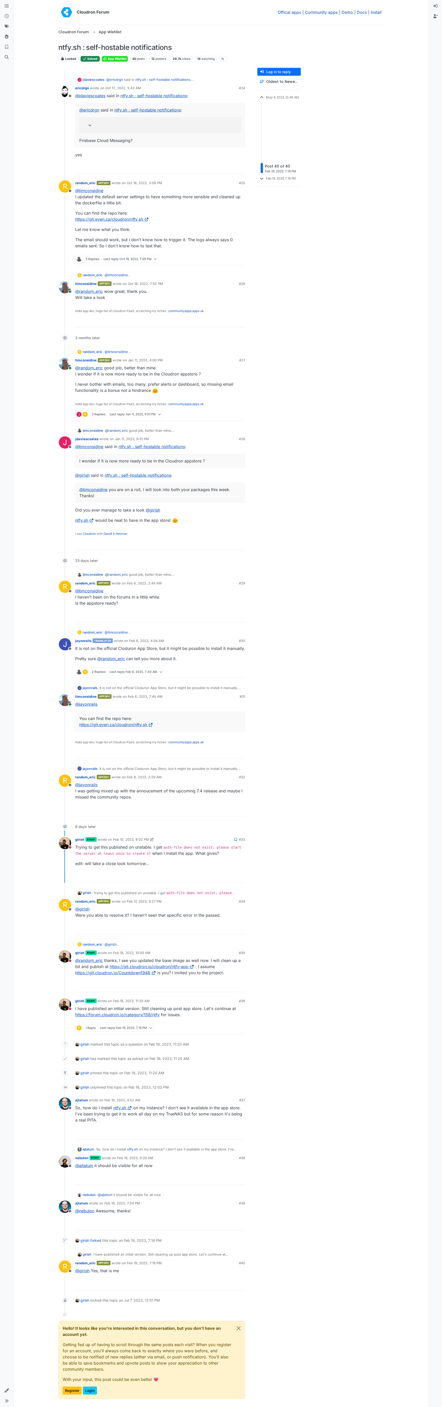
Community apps (321, 12)
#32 (242, 777)
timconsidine (86, 284)
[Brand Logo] (66, 12)
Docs (362, 12)
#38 (242, 1158)
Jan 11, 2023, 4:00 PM (145, 360)
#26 (242, 284)
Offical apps (289, 12)
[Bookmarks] (6, 47)
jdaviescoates (93, 79)
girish (79, 839)
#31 (242, 696)
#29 (242, 583)
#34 (242, 901)
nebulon (82, 1158)
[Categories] (6, 6)
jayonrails (83, 641)
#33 (242, 839)
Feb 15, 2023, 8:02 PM (131, 839)
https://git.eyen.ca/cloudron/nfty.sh (109, 219)
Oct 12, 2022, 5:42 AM (123, 88)
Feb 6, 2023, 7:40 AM (145, 696)
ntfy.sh (81, 520)
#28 (242, 439)
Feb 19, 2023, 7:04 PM (122, 1203)
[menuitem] (435, 6)
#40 (242, 1263)
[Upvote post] (233, 168)
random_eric (85, 183)
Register (72, 1390)
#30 (242, 641)
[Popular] (6, 37)
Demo (347, 12)
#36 (242, 1001)
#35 (242, 953)
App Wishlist (117, 59)
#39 (242, 1203)
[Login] (435, 6)
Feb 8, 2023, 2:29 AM (144, 777)
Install (376, 12)
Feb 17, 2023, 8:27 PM (144, 901)
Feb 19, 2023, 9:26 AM (135, 1158)
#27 (242, 360)
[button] (6, 1391)
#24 (242, 88)
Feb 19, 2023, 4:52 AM (122, 1100)
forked (95, 1240)
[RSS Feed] (223, 59)
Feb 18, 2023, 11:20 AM (131, 1001)
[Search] (6, 57)
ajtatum (81, 1100)
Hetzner (121, 534)
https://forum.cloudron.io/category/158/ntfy (117, 1014)
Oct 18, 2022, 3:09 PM (144, 183)
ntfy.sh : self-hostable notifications (162, 79)
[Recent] (6, 16)
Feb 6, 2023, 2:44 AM (144, 583)
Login (90, 1390)
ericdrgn (82, 88)
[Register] (435, 16)
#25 (242, 183)
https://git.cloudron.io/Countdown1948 (112, 972)
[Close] (239, 1328)
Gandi (108, 534)
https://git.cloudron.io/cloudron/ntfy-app (149, 966)
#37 (242, 1100)
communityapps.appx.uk (186, 311)
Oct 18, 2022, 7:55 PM (145, 284)
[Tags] (6, 27)
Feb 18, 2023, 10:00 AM (131, 953)
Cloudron (89, 534)
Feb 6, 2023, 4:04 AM (146, 641)
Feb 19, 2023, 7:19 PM (144, 1263)
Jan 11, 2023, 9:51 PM (132, 439)
